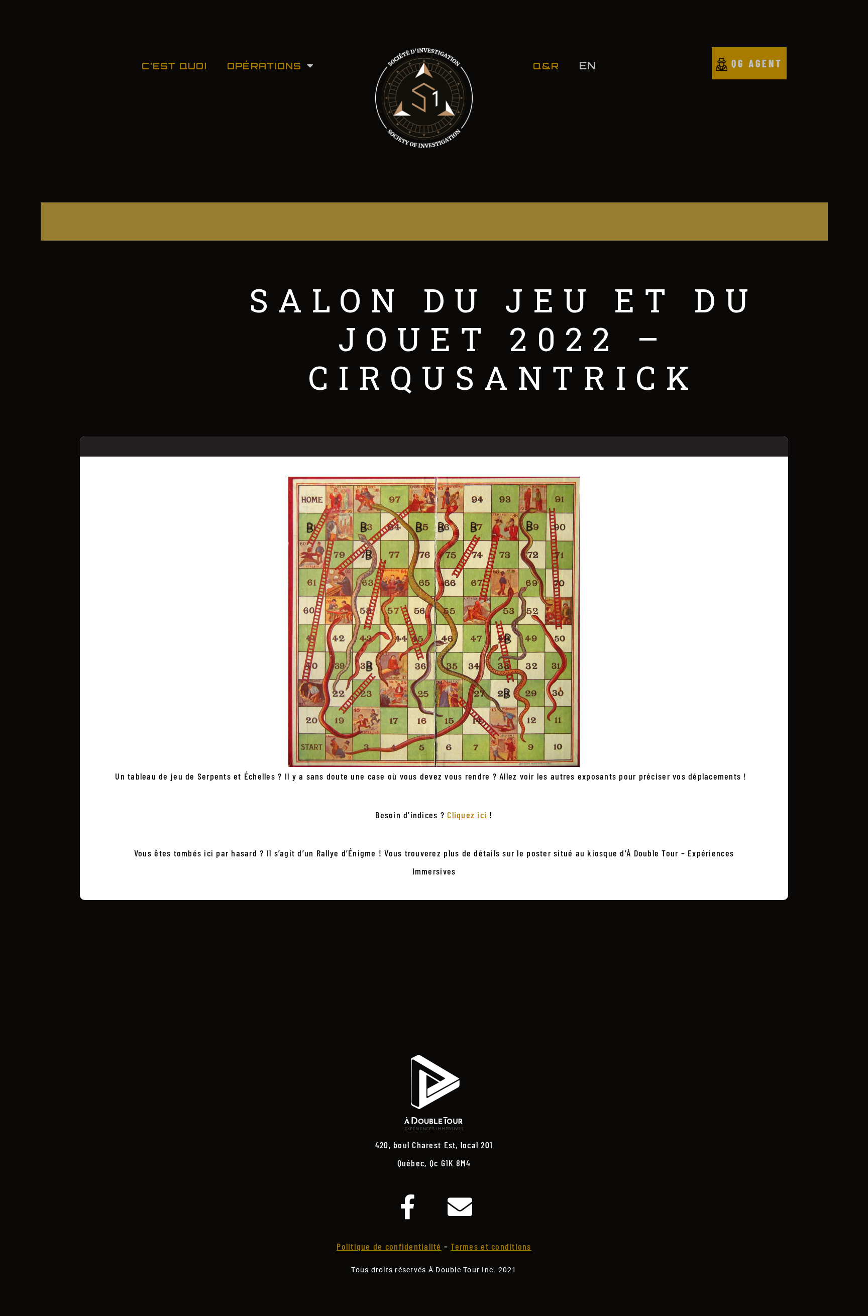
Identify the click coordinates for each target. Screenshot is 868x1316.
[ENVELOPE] (460, 1207)
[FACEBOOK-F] (407, 1207)
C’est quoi (174, 65)
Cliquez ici (467, 814)
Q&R (546, 65)
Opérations (264, 65)
